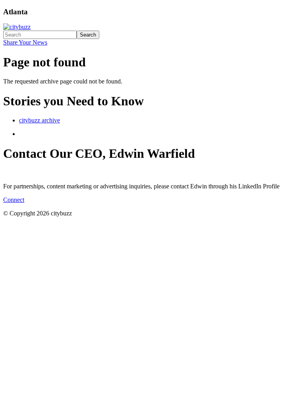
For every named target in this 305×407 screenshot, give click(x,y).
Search (88, 35)
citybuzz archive (39, 120)
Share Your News (25, 42)
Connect (13, 199)
